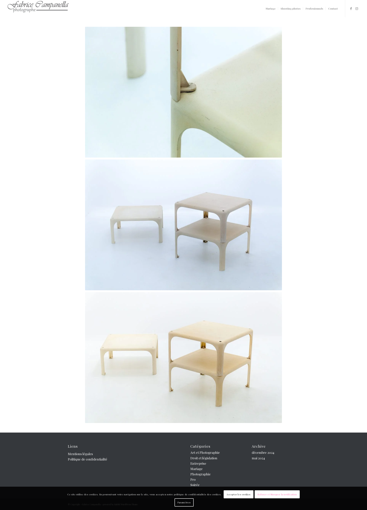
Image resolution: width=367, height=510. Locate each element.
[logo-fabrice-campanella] (38, 8)
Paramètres (184, 502)
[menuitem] (270, 8)
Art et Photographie (205, 452)
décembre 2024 (263, 452)
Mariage (196, 469)
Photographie (200, 474)
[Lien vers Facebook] (351, 8)
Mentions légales (80, 454)
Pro (193, 479)
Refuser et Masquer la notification (277, 494)
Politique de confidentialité (87, 459)
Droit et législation (203, 458)
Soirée (195, 485)
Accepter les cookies (239, 494)
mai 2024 (258, 458)
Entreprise (198, 463)
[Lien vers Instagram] (357, 8)
